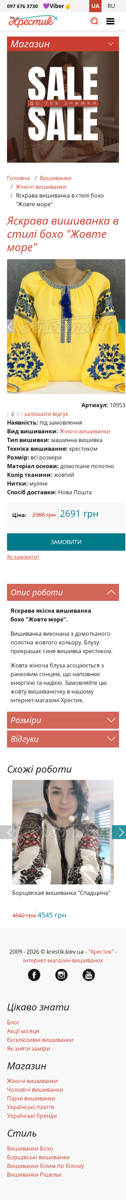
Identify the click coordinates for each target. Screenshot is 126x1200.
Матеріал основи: (33, 466)
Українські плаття (30, 1107)
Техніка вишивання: (37, 448)
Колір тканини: (29, 475)
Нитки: (17, 483)
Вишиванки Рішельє (34, 1174)
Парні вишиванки (31, 1098)
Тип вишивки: (28, 440)
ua (95, 6)
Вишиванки (55, 178)
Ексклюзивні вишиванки (40, 1040)
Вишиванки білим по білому (45, 1166)
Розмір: (18, 457)
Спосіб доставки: (32, 492)
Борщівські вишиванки (38, 1157)
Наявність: (22, 422)
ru (111, 6)
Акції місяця (23, 1031)
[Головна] (33, 26)
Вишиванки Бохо (30, 1148)
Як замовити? (23, 556)
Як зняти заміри (28, 1048)
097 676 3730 (22, 6)
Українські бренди (32, 1116)
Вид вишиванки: (32, 431)
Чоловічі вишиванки (35, 1089)
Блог (13, 1022)
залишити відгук (46, 414)
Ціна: (19, 514)
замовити (66, 542)
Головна (18, 178)
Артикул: (95, 405)
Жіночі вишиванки (41, 187)
